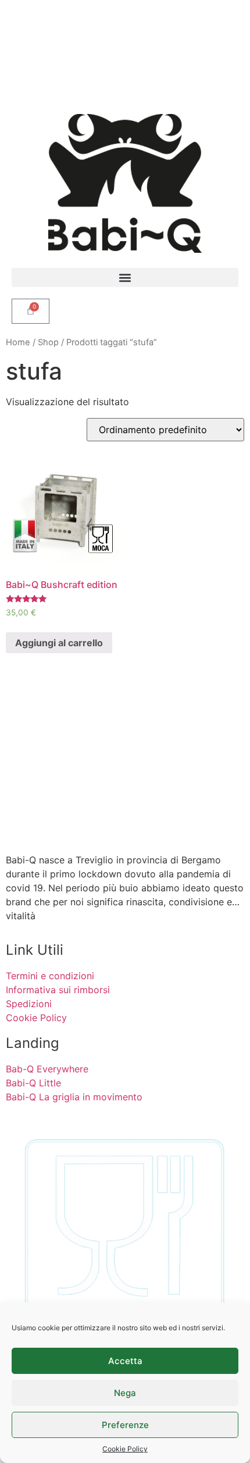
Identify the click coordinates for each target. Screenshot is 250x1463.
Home (18, 342)
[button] (125, 277)
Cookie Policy (125, 1448)
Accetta (125, 1360)
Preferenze (125, 1424)
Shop (48, 342)
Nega (125, 1392)
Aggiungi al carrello (59, 643)
